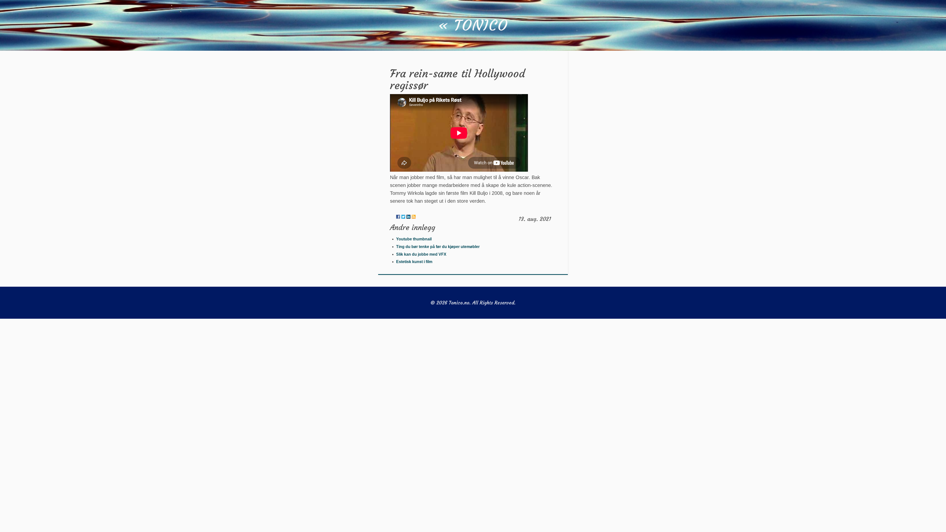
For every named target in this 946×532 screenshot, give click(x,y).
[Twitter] (403, 217)
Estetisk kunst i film (414, 262)
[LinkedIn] (408, 217)
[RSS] (414, 217)
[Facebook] (398, 217)
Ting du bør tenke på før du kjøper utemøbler (438, 247)
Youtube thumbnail (414, 239)
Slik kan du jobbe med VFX (421, 254)
